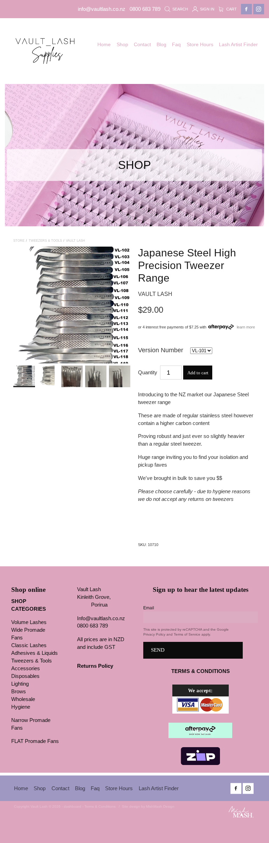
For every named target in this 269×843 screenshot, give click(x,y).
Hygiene (20, 707)
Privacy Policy (154, 634)
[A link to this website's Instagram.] (258, 9)
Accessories (25, 668)
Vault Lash (75, 240)
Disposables (25, 676)
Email (148, 608)
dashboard (72, 806)
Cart (231, 9)
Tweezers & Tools (45, 240)
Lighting (20, 684)
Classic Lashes (29, 645)
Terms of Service (187, 634)
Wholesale (23, 699)
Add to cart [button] (197, 372)
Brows (18, 691)
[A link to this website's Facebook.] (246, 9)
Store (19, 240)
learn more (246, 327)
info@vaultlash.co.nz (101, 9)
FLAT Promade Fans (35, 741)
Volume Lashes (29, 622)
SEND (158, 650)
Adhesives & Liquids (34, 653)
